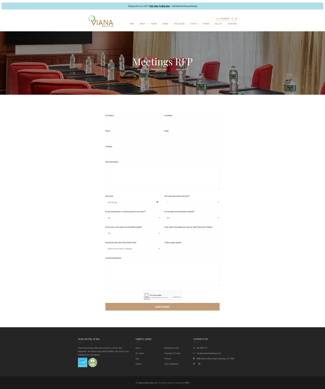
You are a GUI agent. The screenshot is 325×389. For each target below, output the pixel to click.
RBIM (187, 382)
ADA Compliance (171, 363)
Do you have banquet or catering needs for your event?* (125, 211)
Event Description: (112, 162)
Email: (166, 131)
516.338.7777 (202, 347)
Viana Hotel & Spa (145, 382)
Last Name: (168, 115)
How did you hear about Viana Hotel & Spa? (120, 242)
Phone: (107, 131)
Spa (137, 358)
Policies (167, 358)
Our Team (140, 353)
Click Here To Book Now (159, 6)
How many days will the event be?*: (177, 196)
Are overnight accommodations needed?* (179, 211)
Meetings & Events (172, 353)
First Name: (109, 115)
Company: (108, 146)
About (138, 347)
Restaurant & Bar (171, 347)
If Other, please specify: (173, 242)
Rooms (139, 363)
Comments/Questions (113, 258)
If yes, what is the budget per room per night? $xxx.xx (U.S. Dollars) (188, 227)
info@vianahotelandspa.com (209, 353)
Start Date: (109, 196)
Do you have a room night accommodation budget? (123, 227)
